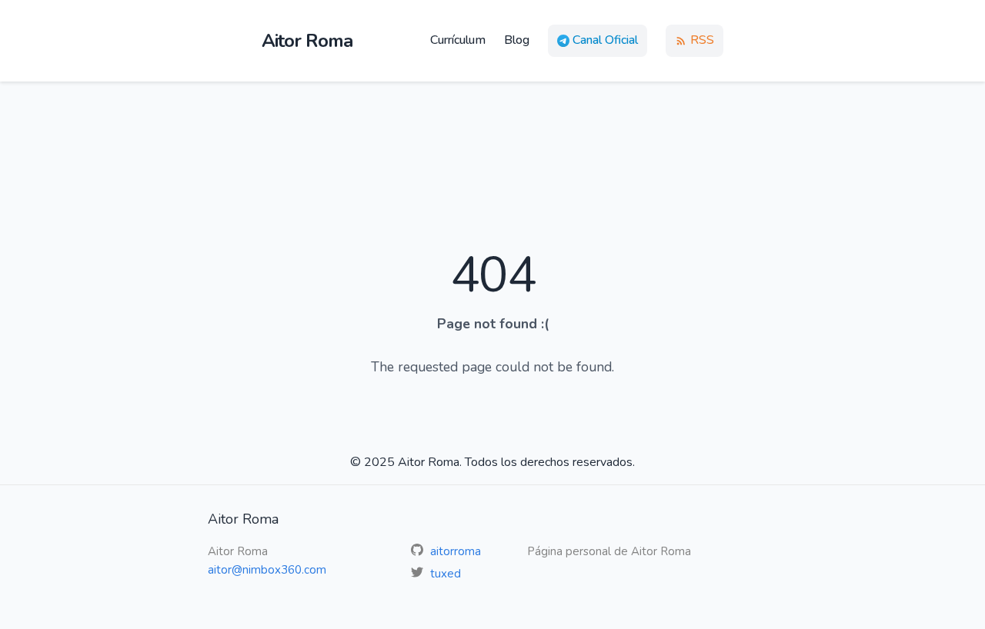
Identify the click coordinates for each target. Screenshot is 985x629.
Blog (516, 40)
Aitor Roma (307, 40)
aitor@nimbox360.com (267, 569)
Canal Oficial (605, 40)
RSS (702, 40)
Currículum (458, 40)
